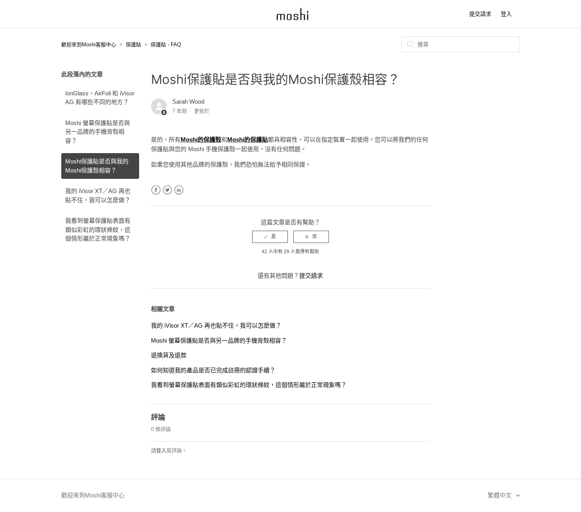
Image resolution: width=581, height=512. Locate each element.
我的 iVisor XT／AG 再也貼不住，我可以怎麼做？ (97, 195)
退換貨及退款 (169, 355)
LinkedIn (179, 190)
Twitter (167, 190)
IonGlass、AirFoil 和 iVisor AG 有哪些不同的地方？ (99, 98)
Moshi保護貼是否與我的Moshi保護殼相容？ (96, 166)
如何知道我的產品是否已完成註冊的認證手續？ (213, 370)
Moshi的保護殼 (201, 139)
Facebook (156, 190)
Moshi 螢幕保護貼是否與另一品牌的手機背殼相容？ (97, 131)
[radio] (270, 237)
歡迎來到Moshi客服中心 (88, 44)
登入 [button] (506, 14)
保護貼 (133, 44)
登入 (161, 450)
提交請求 (480, 14)
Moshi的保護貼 (247, 139)
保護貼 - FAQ (166, 44)
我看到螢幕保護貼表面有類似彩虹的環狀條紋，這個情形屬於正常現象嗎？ (97, 229)
